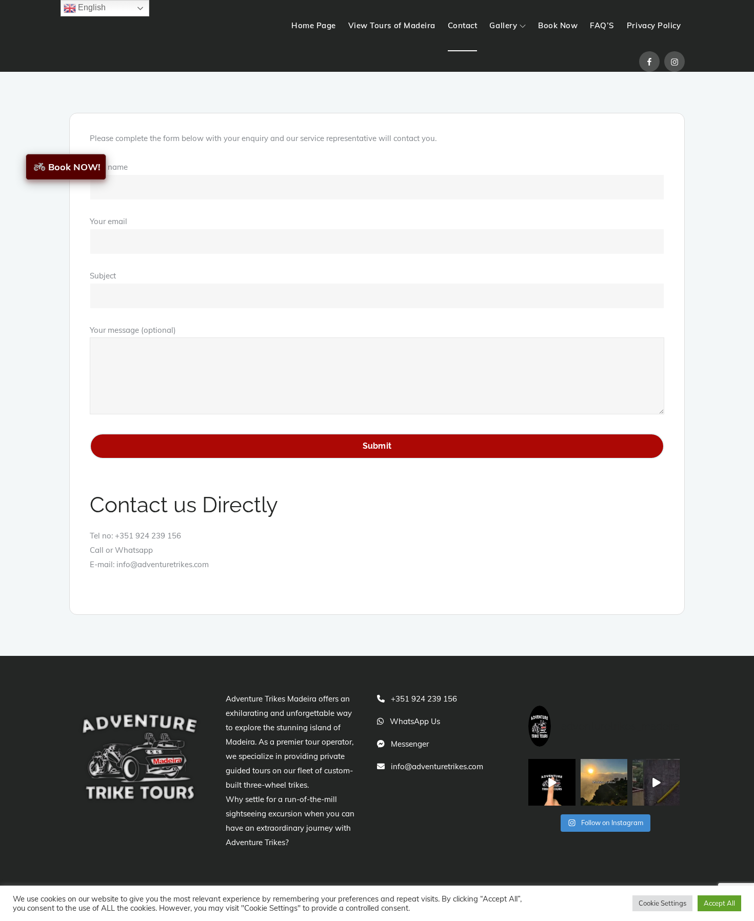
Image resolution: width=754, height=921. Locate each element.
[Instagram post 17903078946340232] (552, 782)
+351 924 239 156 (424, 699)
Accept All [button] (719, 903)
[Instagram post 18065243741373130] (656, 782)
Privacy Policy (654, 25)
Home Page (313, 25)
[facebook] (649, 61)
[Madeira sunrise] (604, 782)
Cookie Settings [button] (662, 903)
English (91, 7)
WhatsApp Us (415, 721)
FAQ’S (602, 25)
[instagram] (674, 61)
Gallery (503, 25)
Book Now (558, 25)
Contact (463, 25)
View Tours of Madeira (391, 25)
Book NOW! (74, 167)
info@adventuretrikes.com (437, 766)
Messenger (410, 744)
